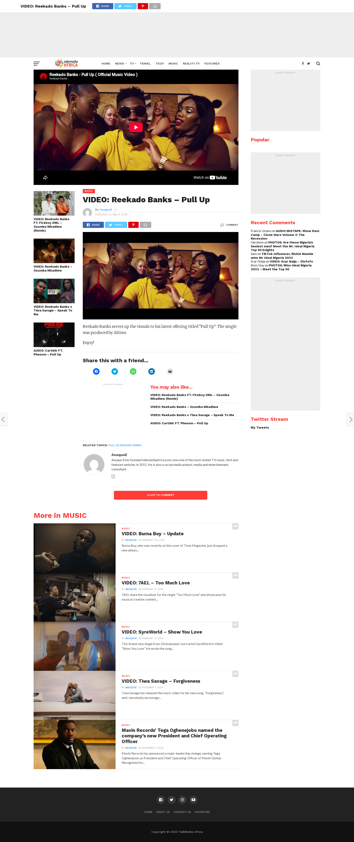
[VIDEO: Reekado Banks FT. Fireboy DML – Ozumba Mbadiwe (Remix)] (54, 214)
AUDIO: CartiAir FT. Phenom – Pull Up (48, 352)
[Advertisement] (177, 28)
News (119, 63)
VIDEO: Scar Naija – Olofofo (291, 261)
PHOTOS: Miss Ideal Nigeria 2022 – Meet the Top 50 (281, 267)
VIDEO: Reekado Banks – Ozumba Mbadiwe (53, 268)
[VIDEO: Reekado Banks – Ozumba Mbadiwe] (54, 262)
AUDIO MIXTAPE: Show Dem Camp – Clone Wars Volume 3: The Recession (285, 234)
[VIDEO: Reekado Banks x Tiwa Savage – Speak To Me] (54, 302)
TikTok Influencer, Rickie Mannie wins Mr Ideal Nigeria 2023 (282, 256)
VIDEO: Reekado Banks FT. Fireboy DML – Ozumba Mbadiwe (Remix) (51, 224)
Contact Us (182, 812)
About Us (163, 812)
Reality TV (191, 63)
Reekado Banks (131, 445)
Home (106, 63)
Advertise (202, 812)
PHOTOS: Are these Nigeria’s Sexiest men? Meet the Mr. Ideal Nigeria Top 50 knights (282, 246)
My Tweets (260, 427)
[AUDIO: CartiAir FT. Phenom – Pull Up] (54, 346)
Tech (160, 63)
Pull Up (114, 445)
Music (173, 63)
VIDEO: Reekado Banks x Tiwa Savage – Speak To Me (53, 310)
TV (132, 63)
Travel (145, 63)
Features (212, 63)
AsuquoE (106, 209)
